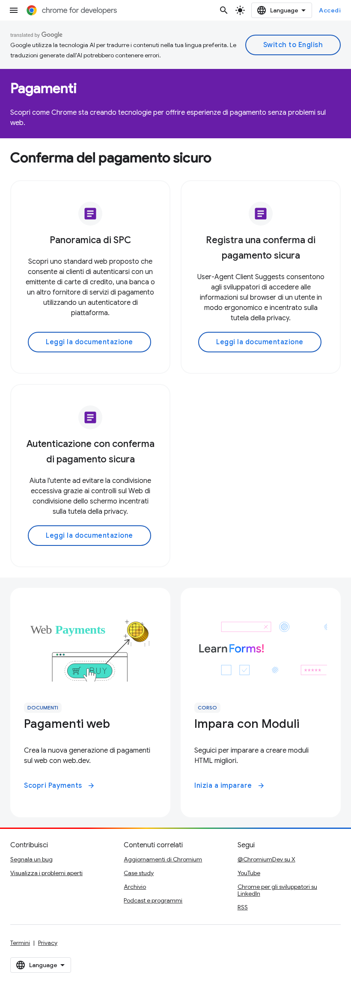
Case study (139, 873)
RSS (243, 907)
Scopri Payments (59, 785)
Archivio (135, 887)
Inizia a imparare (229, 785)
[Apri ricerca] (224, 10)
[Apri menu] (13, 10)
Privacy (47, 942)
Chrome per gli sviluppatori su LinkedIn (277, 890)
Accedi (330, 10)
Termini (20, 942)
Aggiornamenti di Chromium (163, 859)
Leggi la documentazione (89, 342)
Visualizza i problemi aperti (46, 873)
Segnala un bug (31, 859)
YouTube (249, 873)
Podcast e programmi (153, 900)
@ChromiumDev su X (266, 859)
